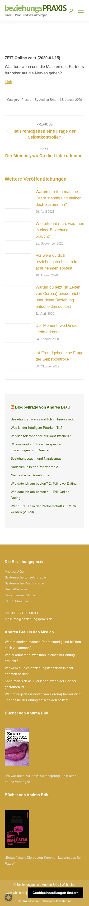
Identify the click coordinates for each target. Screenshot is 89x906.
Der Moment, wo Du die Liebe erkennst (56, 328)
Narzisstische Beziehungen (31, 475)
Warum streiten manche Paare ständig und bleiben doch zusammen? (58, 198)
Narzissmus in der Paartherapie (34, 467)
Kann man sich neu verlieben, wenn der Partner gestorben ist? (40, 684)
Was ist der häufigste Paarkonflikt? (36, 427)
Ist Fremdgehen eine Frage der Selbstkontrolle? (59, 356)
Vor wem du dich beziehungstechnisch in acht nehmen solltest (56, 261)
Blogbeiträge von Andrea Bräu (42, 407)
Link (8, 82)
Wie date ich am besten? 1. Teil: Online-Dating (40, 495)
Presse (26, 99)
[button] (8, 897)
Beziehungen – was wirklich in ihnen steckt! (43, 419)
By (45, 99)
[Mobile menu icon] (81, 10)
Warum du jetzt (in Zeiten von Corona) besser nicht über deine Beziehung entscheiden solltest (58, 297)
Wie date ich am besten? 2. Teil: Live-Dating (44, 483)
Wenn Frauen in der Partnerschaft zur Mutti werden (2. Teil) (43, 509)
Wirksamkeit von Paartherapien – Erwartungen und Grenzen (36, 447)
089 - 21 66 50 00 (24, 613)
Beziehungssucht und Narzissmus (36, 458)
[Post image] (18, 199)
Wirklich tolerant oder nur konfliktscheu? (41, 436)
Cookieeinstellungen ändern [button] (56, 893)
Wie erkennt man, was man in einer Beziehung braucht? (60, 230)
